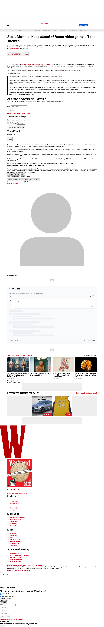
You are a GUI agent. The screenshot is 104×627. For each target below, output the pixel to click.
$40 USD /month (34, 179)
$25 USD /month (23, 179)
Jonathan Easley (14, 48)
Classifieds (13, 521)
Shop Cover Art (14, 543)
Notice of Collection (13, 113)
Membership (13, 546)
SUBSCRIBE (12, 127)
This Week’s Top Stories (8, 596)
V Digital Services (15, 561)
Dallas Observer (15, 553)
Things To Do (63, 30)
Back (2, 617)
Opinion (28, 30)
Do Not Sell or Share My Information (18, 570)
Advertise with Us (15, 519)
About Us (13, 533)
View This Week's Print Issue (16, 490)
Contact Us (13, 535)
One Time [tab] (10, 174)
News (13, 30)
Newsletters (83, 30)
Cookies (18, 565)
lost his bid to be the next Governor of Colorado (36, 64)
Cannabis (20, 30)
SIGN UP (11, 111)
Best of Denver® (6, 598)
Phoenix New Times (16, 559)
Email (9, 106)
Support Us (83, 25)
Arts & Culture (46, 30)
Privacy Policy (14, 526)
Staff (11, 537)
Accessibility (25, 565)
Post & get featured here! (86, 393)
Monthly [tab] (17, 174)
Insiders (3, 595)
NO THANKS (20, 127)
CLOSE (10, 139)
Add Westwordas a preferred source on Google (18, 54)
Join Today (4, 600)
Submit (8, 617)
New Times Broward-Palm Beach (20, 555)
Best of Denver (73, 30)
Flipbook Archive (15, 541)
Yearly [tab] (23, 174)
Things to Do (5, 593)
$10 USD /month (12, 179)
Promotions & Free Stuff (17, 517)
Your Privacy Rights (36, 565)
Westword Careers (15, 539)
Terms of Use (14, 523)
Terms (23, 113)
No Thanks (4, 602)
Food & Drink (36, 30)
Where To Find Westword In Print (17, 493)
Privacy (28, 113)
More (91, 30)
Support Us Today (12, 183)
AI (29, 565)
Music (54, 30)
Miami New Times (15, 557)
